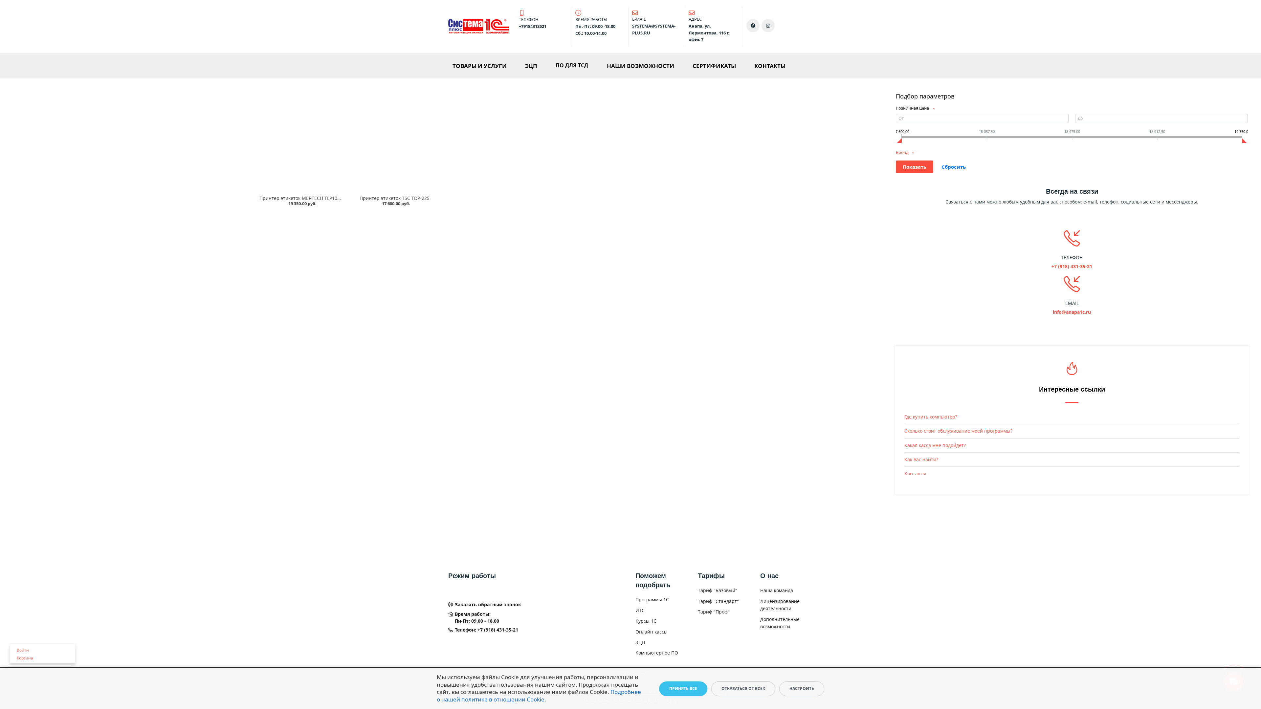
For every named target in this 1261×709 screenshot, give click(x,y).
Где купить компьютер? (930, 417)
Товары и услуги (480, 66)
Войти (23, 650)
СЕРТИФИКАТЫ (714, 66)
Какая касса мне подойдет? (935, 445)
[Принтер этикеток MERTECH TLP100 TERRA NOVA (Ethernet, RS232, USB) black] (301, 142)
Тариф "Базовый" (717, 590)
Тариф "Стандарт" (718, 601)
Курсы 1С (645, 621)
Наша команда (776, 590)
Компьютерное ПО (656, 653)
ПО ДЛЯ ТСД (572, 65)
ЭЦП (531, 66)
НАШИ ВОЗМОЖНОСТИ (640, 66)
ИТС (640, 610)
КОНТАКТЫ (769, 66)
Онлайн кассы (651, 632)
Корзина (25, 658)
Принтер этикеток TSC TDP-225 (395, 198)
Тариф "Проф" (714, 612)
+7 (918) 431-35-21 (497, 630)
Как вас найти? (921, 459)
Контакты (915, 473)
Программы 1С (652, 599)
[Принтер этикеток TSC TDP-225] (394, 142)
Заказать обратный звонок (488, 604)
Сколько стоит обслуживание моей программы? (958, 431)
